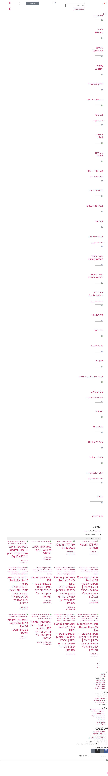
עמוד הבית (98, 531)
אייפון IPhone (99, 31)
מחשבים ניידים (95, 190)
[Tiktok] (102, 751)
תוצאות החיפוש (79, 9)
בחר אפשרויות (94, 554)
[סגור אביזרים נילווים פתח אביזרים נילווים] (92, 301)
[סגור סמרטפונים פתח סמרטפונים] (94, 16)
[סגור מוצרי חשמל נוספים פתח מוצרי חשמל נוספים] (89, 479)
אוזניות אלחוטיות (95, 472)
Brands (86, 531)
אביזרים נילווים (96, 236)
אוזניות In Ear (96, 457)
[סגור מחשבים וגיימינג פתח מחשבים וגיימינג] (91, 177)
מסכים (99, 496)
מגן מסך (99, 114)
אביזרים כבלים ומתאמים (91, 376)
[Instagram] (97, 751)
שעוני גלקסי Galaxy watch (95, 257)
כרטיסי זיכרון (97, 345)
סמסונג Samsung (97, 49)
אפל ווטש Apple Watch (96, 294)
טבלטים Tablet (99, 154)
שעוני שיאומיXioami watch (95, 276)
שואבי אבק (97, 516)
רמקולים (99, 411)
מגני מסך (98, 330)
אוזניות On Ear (95, 442)
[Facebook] (106, 751)
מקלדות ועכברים (94, 205)
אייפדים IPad (99, 136)
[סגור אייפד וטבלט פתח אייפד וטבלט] (94, 121)
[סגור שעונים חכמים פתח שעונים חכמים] (93, 243)
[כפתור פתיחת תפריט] (104, 14)
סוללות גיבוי (97, 315)
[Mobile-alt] (93, 751)
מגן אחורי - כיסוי (95, 99)
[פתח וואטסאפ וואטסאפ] (107, 773)
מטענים (99, 361)
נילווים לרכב (97, 391)
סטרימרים (98, 426)
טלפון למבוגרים (95, 84)
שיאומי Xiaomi (99, 67)
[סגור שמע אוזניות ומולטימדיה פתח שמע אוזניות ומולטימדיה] (87, 398)
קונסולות (98, 221)
